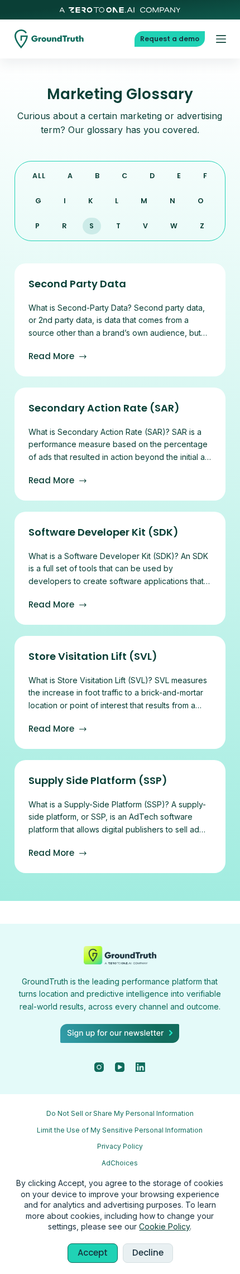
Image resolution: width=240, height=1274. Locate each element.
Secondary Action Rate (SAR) (104, 408)
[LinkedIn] (140, 1067)
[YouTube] (119, 1067)
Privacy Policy (120, 1146)
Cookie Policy (164, 1226)
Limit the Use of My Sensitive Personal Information (120, 1130)
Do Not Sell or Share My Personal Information (120, 1113)
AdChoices (120, 1163)
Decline (148, 1252)
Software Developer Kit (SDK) (103, 532)
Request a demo (169, 38)
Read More (58, 356)
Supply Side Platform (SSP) (97, 780)
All (39, 175)
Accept (93, 1252)
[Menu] (221, 39)
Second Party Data (77, 284)
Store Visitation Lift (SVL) (92, 656)
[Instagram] (99, 1067)
